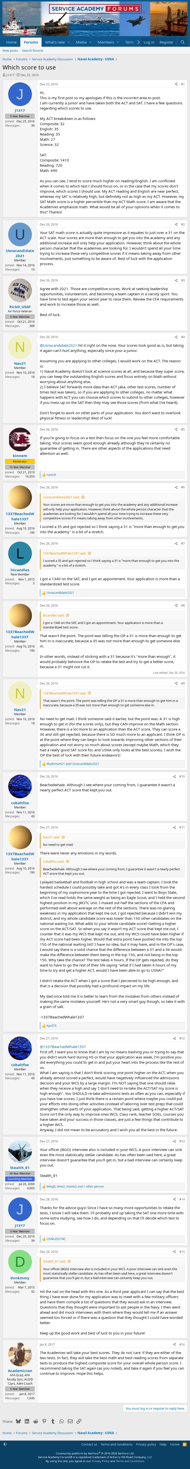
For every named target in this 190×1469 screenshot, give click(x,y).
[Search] (183, 42)
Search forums (32, 50)
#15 (182, 1252)
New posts (10, 50)
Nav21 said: (51, 837)
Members (106, 42)
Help (163, 1444)
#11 (182, 827)
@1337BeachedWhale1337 (63, 1046)
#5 (183, 429)
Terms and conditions (116, 1444)
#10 (182, 776)
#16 (182, 1344)
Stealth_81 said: (54, 1261)
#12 (182, 1038)
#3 (183, 280)
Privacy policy (146, 1444)
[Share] (176, 84)
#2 (183, 224)
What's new (55, 42)
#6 (183, 487)
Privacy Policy (101, 1461)
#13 (182, 1141)
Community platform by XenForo (95, 1453)
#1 (183, 84)
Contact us (89, 1444)
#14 (182, 1199)
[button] (68, 42)
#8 (183, 605)
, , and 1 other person (75, 1187)
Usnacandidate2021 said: (61, 497)
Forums (31, 42)
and (73, 764)
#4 (183, 337)
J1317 (10, 75)
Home (11, 42)
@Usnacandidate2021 (58, 345)
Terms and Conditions (130, 1461)
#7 (183, 543)
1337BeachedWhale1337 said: (64, 553)
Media (81, 42)
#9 (183, 683)
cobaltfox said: (53, 861)
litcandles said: (53, 615)
